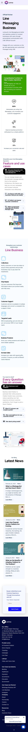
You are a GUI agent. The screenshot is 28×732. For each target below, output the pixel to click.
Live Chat (5, 655)
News (19, 483)
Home (3, 719)
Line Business (6, 690)
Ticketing (4, 650)
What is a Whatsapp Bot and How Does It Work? (14, 487)
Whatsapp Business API (9, 687)
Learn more (9, 500)
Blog (3, 710)
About (4, 697)
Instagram (5, 692)
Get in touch (14, 609)
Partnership (5, 699)
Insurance (5, 674)
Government (5, 681)
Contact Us (5, 704)
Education (5, 679)
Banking (4, 669)
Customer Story (6, 713)
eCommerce (5, 676)
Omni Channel (6, 648)
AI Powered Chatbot (8, 645)
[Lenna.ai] (9, 2)
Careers (4, 702)
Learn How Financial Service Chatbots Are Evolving (12, 524)
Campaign (5, 653)
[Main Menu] (2, 2)
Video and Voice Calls (8, 661)
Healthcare (5, 671)
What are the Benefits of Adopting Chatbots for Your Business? (14, 562)
